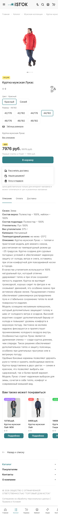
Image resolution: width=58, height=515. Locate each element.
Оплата (19, 198)
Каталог (6, 464)
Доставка (31, 198)
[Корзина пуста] (53, 4)
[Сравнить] (52, 91)
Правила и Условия (11, 501)
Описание (7, 198)
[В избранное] (52, 87)
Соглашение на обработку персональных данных (26, 498)
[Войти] (48, 4)
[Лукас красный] (30, 47)
